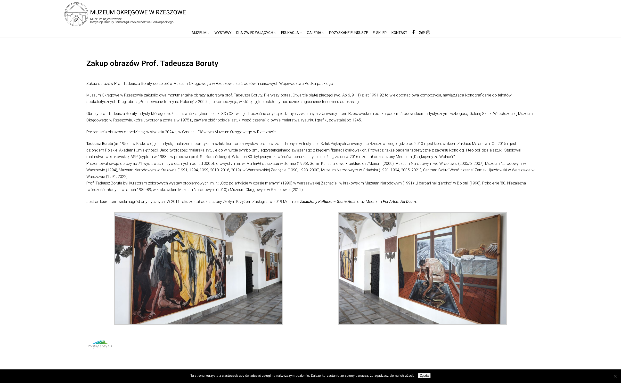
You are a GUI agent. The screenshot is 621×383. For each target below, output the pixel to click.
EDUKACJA (290, 33)
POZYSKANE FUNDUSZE (348, 33)
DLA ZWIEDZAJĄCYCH (254, 33)
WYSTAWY (222, 33)
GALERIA (314, 33)
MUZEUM (199, 33)
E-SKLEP (380, 33)
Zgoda (424, 375)
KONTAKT (399, 33)
